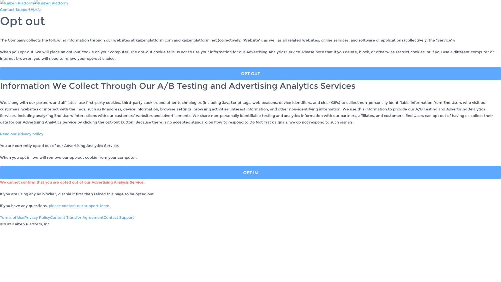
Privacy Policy (37, 217)
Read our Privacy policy (21, 134)
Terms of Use (12, 217)
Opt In (250, 172)
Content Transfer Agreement (77, 217)
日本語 (36, 9)
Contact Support (15, 9)
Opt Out (250, 73)
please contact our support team (78, 205)
